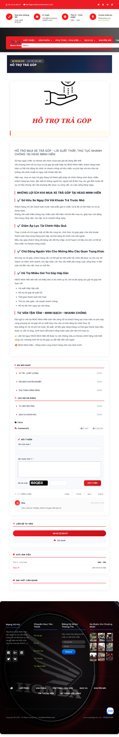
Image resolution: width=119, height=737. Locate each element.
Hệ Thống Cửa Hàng (71, 693)
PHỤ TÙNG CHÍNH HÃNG (60, 390)
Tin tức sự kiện (46, 693)
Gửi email (61, 540)
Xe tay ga (38, 635)
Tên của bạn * (24, 444)
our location (103, 20)
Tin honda (38, 658)
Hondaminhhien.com (46, 717)
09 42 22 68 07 (60, 533)
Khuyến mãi (105, 40)
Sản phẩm (44, 40)
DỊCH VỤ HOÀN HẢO (60, 415)
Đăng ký (68, 652)
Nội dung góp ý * (26, 459)
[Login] (107, 4)
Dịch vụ (88, 40)
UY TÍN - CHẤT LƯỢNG (60, 373)
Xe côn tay (38, 651)
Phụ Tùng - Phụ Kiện (67, 40)
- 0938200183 (107, 717)
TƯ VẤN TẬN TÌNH (60, 406)
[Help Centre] (103, 4)
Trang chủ (19, 61)
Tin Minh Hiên (40, 666)
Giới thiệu (29, 40)
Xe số (36, 643)
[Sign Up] (112, 4)
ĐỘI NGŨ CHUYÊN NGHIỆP (60, 382)
